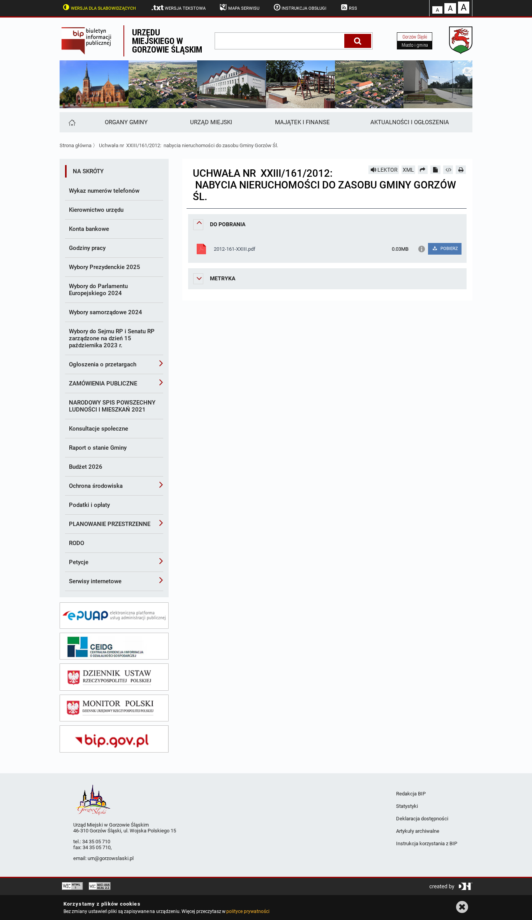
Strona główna (76, 145)
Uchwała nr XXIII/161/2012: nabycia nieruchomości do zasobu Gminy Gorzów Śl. (188, 145)
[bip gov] (114, 739)
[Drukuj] (461, 169)
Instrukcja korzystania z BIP (426, 843)
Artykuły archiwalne (417, 831)
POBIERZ (448, 248)
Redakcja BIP (411, 794)
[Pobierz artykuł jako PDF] (435, 169)
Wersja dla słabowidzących (103, 8)
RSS (353, 8)
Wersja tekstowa (185, 8)
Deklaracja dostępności (422, 818)
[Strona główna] (71, 122)
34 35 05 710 (96, 841)
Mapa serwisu (243, 8)
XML (408, 170)
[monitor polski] (114, 708)
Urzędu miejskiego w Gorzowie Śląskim (167, 40)
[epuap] (114, 615)
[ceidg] (114, 646)
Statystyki (407, 806)
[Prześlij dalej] (423, 169)
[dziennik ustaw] (114, 677)
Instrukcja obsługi (304, 8)
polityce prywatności (247, 911)
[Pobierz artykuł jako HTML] (448, 169)
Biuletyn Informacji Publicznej (91, 40)
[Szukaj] (357, 41)
